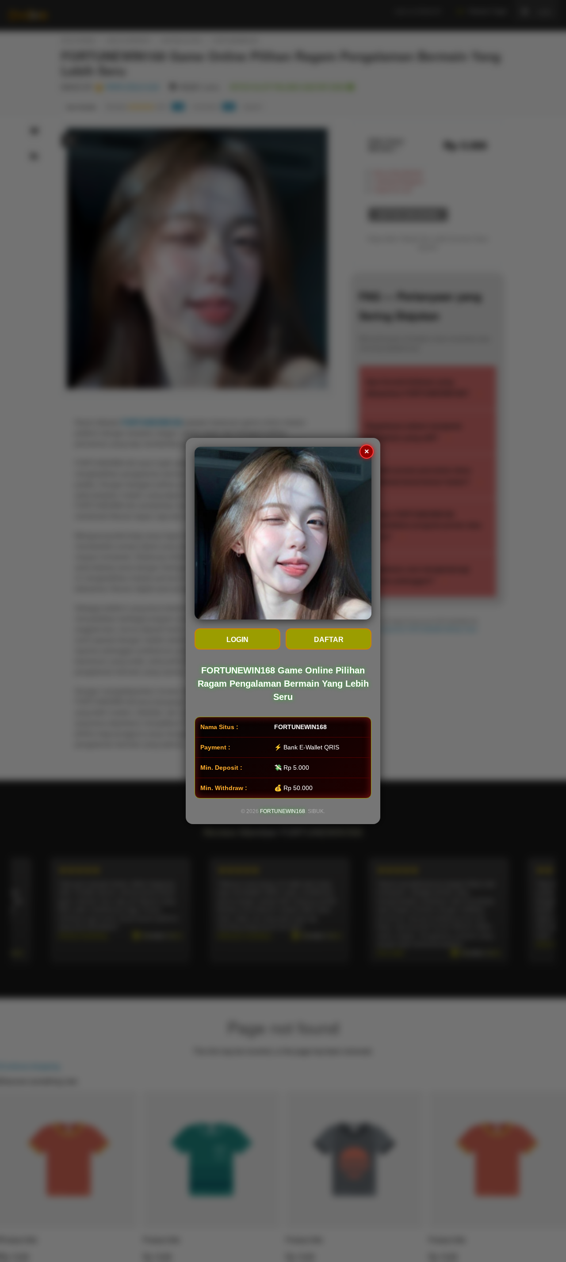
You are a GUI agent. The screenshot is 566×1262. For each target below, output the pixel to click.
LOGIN (237, 639)
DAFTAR (329, 639)
